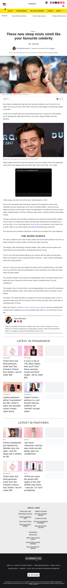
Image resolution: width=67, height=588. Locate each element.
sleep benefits (35, 224)
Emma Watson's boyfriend (19, 16)
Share (7, 99)
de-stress (15, 224)
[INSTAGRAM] (18, 321)
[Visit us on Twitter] (56, 3)
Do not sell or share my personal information (43, 568)
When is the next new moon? (33, 538)
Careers (22, 568)
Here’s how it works (53, 52)
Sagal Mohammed (24, 48)
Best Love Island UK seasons (33, 547)
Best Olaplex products (25, 513)
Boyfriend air (33, 534)
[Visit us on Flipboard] (63, 3)
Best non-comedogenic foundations (41, 522)
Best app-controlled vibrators (41, 514)
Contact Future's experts (23, 565)
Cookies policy (13, 568)
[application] (33, 182)
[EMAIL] (21, 321)
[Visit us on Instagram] (51, 3)
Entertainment (21, 11)
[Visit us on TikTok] (61, 3)
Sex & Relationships (37, 11)
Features (33, 31)
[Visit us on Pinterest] (58, 3)
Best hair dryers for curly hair (41, 526)
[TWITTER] (15, 321)
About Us (10, 565)
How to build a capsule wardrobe (33, 543)
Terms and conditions (41, 565)
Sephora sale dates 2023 (25, 517)
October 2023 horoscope (59, 16)
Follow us (61, 99)
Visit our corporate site (56, 582)
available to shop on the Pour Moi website (31, 307)
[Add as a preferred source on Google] (33, 575)
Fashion (50, 11)
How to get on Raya (25, 521)
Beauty (10, 11)
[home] (5, 11)
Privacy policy (55, 565)
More (58, 11)
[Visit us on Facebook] (53, 3)
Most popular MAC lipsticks (25, 525)
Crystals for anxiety (41, 518)
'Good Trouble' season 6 (39, 16)
